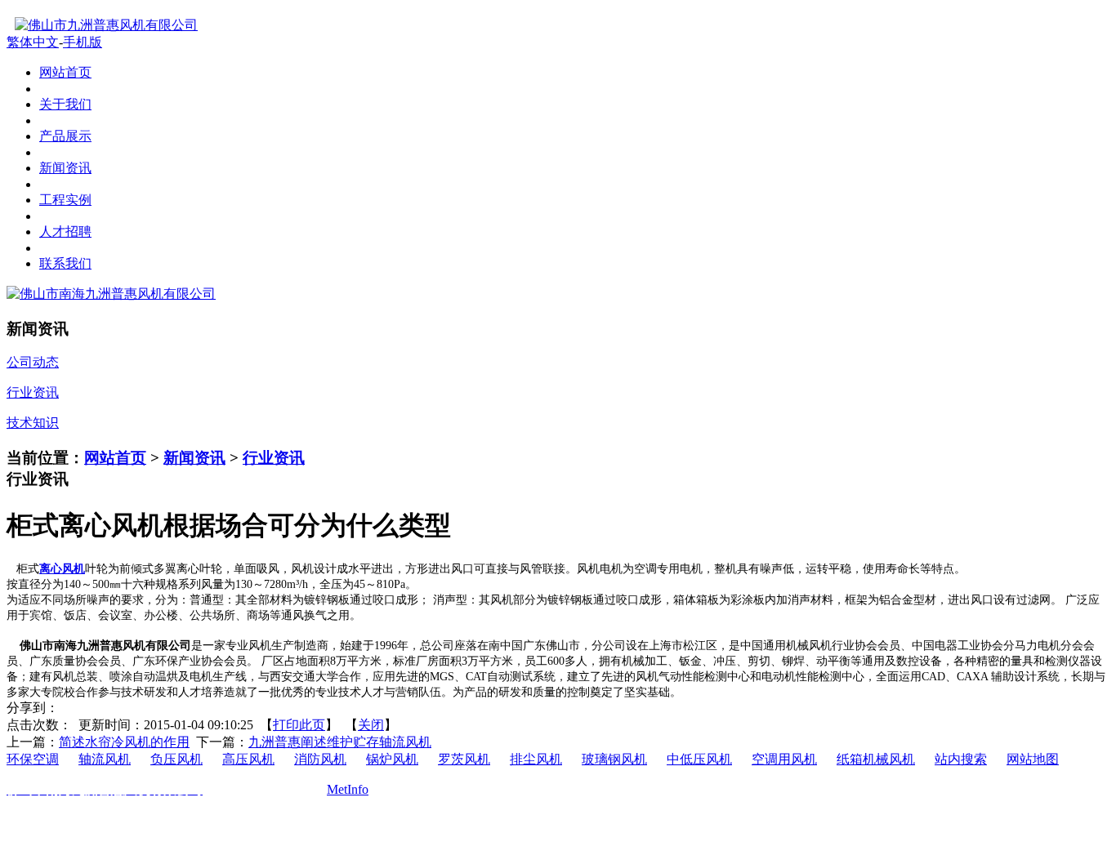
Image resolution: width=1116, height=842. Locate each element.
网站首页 (115, 457)
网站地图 (1033, 759)
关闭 (371, 725)
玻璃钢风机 (614, 759)
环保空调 (33, 759)
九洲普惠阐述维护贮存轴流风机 (339, 742)
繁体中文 (33, 42)
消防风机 (320, 759)
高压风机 (248, 759)
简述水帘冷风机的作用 (124, 742)
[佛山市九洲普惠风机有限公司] (102, 25)
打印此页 (299, 725)
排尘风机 (536, 759)
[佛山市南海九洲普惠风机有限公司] (111, 294)
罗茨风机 (464, 759)
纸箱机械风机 (876, 759)
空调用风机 (784, 759)
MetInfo (347, 789)
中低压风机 (699, 759)
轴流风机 (104, 759)
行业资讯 (274, 457)
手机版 (82, 42)
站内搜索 (961, 759)
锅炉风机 (392, 759)
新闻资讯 (194, 457)
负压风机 (176, 759)
